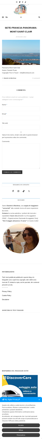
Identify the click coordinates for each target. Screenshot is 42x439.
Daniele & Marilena (10, 78)
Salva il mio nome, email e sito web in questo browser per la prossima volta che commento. (20, 136)
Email (4, 114)
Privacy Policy (7, 291)
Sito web (5, 123)
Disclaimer (5, 299)
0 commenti (36, 78)
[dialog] (21, 418)
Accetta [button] (21, 425)
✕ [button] (39, 400)
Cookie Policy (6, 295)
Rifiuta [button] (21, 430)
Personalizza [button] (21, 435)
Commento (5, 141)
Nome (4, 105)
